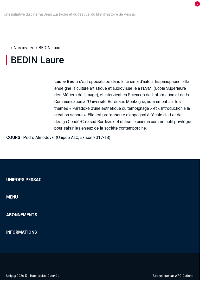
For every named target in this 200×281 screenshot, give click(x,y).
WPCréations (184, 276)
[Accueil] (4, 7)
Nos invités (24, 47)
